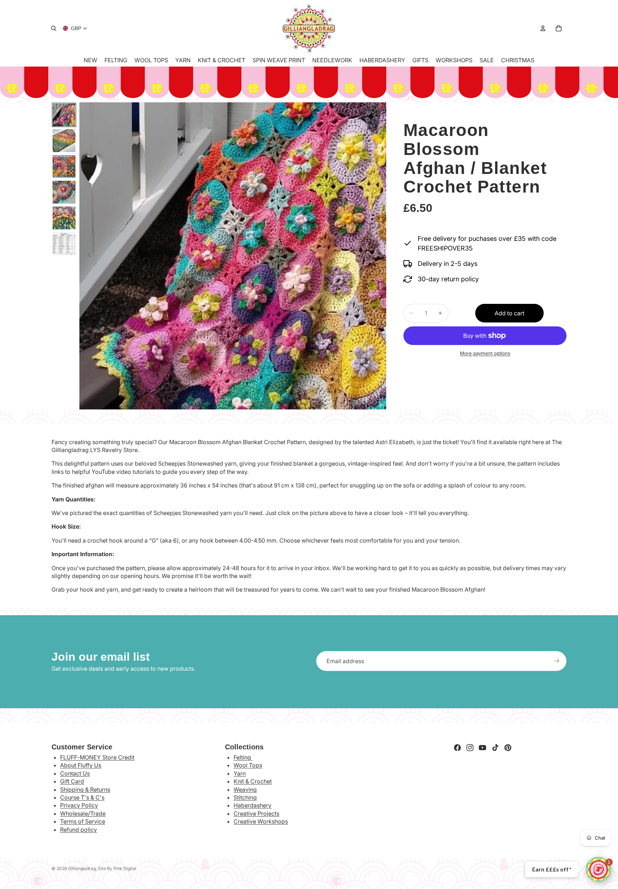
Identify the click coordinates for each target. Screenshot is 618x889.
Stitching (245, 797)
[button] (598, 869)
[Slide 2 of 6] (64, 140)
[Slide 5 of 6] (64, 218)
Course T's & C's (82, 797)
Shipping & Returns (85, 789)
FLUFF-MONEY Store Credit (97, 757)
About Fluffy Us (80, 765)
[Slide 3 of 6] (64, 166)
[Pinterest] (508, 747)
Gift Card (72, 781)
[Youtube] (482, 747)
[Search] (54, 28)
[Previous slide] (87, 256)
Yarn (240, 773)
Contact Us (75, 773)
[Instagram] (470, 747)
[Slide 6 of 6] (64, 243)
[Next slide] (378, 256)
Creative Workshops (261, 821)
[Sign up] (556, 661)
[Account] (543, 28)
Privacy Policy (79, 805)
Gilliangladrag (82, 868)
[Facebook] (457, 747)
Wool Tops (248, 765)
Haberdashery (252, 805)
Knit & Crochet (253, 781)
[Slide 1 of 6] (64, 114)
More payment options (485, 353)
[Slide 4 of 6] (64, 192)
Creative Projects (256, 813)
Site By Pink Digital (117, 868)
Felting (243, 757)
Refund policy (78, 829)
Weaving (245, 789)
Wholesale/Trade (83, 813)
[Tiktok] (495, 747)
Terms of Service (82, 821)
